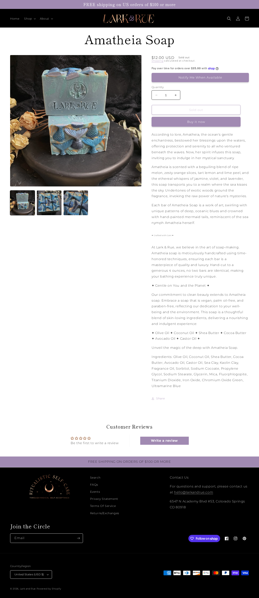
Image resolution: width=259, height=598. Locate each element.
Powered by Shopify (49, 588)
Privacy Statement (104, 499)
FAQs (94, 484)
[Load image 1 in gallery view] (22, 202)
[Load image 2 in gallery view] (49, 202)
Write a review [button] (164, 441)
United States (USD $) (29, 574)
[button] (29, 18)
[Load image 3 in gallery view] (76, 202)
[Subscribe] (78, 538)
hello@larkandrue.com (193, 492)
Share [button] (160, 398)
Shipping (157, 60)
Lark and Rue (28, 588)
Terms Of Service (103, 506)
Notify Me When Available (200, 77)
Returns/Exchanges (104, 513)
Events (95, 492)
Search (95, 477)
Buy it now (196, 122)
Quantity (158, 87)
